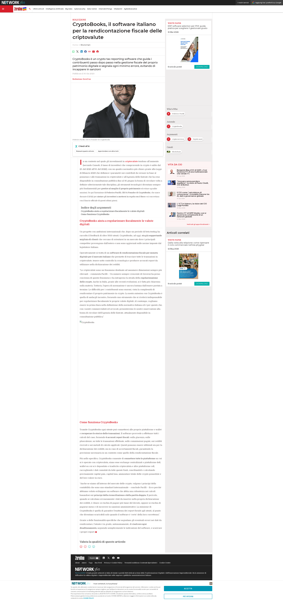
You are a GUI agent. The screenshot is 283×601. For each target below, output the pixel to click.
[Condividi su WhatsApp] (73, 51)
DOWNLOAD (202, 67)
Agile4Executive (130, 9)
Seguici (93, 558)
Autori (84, 563)
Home (75, 45)
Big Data (68, 9)
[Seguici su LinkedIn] (103, 558)
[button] (6, 8)
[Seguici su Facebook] (113, 558)
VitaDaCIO (118, 9)
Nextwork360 (80, 573)
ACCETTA (188, 588)
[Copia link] (89, 51)
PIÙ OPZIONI (188, 596)
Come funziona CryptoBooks (95, 214)
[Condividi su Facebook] (85, 51)
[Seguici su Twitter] (108, 558)
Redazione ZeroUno (82, 79)
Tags (91, 563)
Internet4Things (105, 9)
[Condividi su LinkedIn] (81, 51)
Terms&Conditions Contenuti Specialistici (140, 563)
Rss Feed (98, 563)
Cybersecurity (79, 9)
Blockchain (85, 45)
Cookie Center (164, 563)
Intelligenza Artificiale (55, 9)
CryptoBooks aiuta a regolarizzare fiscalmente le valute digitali (112, 211)
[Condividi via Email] (93, 51)
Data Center (92, 9)
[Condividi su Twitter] (77, 51)
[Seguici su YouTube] (118, 558)
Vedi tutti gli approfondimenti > (198, 224)
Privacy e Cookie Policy (113, 563)
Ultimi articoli (38, 9)
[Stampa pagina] (97, 51)
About (77, 563)
